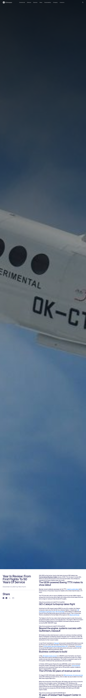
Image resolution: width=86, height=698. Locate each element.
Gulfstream (79, 646)
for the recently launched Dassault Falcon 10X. (55, 646)
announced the (76, 665)
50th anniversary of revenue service (73, 675)
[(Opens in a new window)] (3, 598)
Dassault (56, 643)
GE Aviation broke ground (50, 656)
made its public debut (73, 589)
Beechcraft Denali (74, 615)
